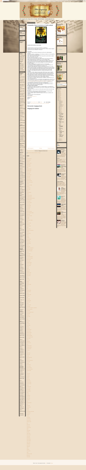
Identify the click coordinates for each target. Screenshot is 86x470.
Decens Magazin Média (30, 212)
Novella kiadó (29, 364)
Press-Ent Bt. (22, 342)
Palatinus (28, 377)
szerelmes (28, 414)
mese (27, 344)
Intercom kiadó (29, 284)
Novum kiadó (28, 366)
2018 (59, 91)
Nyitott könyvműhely (22, 321)
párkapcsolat (28, 380)
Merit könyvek (29, 342)
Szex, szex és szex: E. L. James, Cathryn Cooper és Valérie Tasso (63, 166)
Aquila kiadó (28, 176)
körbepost (21, 258)
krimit (27, 319)
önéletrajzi (21, 327)
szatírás (21, 365)
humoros (28, 278)
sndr (46, 463)
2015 (59, 95)
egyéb (27, 227)
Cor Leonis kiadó (29, 202)
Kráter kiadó (28, 316)
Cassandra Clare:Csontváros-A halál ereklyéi (61, 131)
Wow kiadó (28, 455)
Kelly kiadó (21, 239)
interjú (27, 285)
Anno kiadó (28, 173)
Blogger (52, 463)
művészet (21, 309)
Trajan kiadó (28, 433)
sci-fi (27, 401)
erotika (28, 234)
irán (27, 287)
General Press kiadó (30, 256)
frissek (28, 252)
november (60, 102)
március (60, 112)
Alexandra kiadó (22, 88)
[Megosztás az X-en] (47, 102)
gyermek (28, 266)
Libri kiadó (28, 328)
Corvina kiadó (29, 205)
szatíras (28, 408)
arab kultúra (28, 177)
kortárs (28, 303)
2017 (59, 92)
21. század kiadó (22, 55)
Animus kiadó (22, 93)
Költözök (58, 158)
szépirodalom (22, 368)
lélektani (28, 326)
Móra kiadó (28, 354)
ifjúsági (34, 103)
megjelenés (28, 341)
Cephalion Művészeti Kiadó (31, 198)
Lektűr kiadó (28, 325)
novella (28, 363)
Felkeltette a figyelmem (21, 182)
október (60, 103)
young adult (28, 456)
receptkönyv (28, 395)
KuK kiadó (21, 264)
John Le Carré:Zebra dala (61, 129)
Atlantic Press (22, 58)
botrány (28, 193)
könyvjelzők (28, 310)
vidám (27, 452)
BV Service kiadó (29, 195)
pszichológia (28, 389)
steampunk (28, 405)
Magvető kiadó (22, 279)
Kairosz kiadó (29, 291)
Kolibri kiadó (21, 242)
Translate (64, 85)
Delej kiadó (28, 214)
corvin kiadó (21, 133)
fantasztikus (28, 246)
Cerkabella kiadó (29, 199)
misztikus (43, 103)
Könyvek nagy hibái (29, 309)
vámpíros (28, 449)
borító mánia (28, 189)
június (60, 108)
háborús (28, 268)
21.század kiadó (29, 158)
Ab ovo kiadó (28, 160)
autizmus (28, 183)
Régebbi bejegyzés (51, 148)
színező (28, 415)
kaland (28, 293)
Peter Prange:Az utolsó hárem (61, 114)
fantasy (31, 103)
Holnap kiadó (28, 275)
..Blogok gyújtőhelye (60, 181)
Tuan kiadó (28, 436)
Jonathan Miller (29, 290)
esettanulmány (22, 172)
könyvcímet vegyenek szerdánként (32, 307)
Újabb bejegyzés (30, 148)
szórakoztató (47, 103)
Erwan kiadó (21, 59)
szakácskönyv (22, 362)
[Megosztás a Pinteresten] (49, 102)
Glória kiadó (21, 198)
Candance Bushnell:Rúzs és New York (61, 116)
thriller (20, 386)
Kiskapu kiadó (29, 300)
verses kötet (21, 408)
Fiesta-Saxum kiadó (29, 249)
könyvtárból (28, 313)
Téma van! (28, 424)
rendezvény (28, 396)
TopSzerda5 (28, 430)
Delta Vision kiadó (29, 215)
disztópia (28, 217)
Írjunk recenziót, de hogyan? (63, 174)
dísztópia (28, 218)
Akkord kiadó (21, 85)
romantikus (28, 399)
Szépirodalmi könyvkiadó (30, 411)
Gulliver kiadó (29, 265)
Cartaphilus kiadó (29, 196)
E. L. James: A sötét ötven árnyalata (63, 151)
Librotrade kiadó (29, 329)
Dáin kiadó (21, 139)
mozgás (21, 305)
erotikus (28, 236)
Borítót (21, 115)
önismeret (28, 376)
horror (20, 216)
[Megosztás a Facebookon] (48, 102)
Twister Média (29, 440)
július (60, 107)
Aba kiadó (28, 161)
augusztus (60, 106)
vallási (21, 405)
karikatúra (21, 236)
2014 (59, 96)
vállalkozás (28, 446)
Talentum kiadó (29, 421)
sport (27, 404)
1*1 (27, 157)
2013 (59, 97)
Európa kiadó (21, 175)
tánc (27, 423)
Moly (59, 145)
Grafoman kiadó (22, 202)
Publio (27, 392)
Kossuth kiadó (29, 304)
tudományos (28, 437)
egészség (28, 224)
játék (27, 288)
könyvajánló (28, 306)
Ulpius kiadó (28, 442)
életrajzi (28, 231)
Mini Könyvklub (29, 348)
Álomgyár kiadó (29, 170)
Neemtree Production (30, 360)
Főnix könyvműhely (29, 250)
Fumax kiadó (28, 253)
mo (27, 351)
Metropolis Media (29, 347)
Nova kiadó (28, 361)
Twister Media (29, 439)
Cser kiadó (28, 208)
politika (28, 385)
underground (28, 443)
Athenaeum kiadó (29, 180)
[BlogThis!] (47, 102)
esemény (28, 237)
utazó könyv (21, 402)
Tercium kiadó (29, 427)
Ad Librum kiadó (29, 163)
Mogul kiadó (21, 302)
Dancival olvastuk (29, 211)
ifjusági (28, 281)
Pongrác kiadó (29, 386)
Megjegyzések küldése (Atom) (43, 150)
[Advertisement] (41, 139)
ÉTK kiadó (28, 240)
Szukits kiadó (29, 420)
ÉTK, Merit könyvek (21, 61)
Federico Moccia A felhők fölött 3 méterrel (63, 205)
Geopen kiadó (29, 259)
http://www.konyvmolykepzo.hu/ (32, 96)
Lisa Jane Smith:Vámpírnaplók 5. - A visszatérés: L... (61, 136)
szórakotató (28, 417)
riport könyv (28, 398)
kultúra (28, 322)
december (60, 101)
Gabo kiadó (28, 255)
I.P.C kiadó (21, 219)
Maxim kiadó (28, 338)
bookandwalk (21, 112)
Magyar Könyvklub (29, 335)
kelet (27, 297)
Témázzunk (21, 383)
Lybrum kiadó (22, 275)
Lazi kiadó (28, 323)
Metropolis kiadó (29, 345)
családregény (22, 136)
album (27, 167)
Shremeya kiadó (29, 402)
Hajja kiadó (28, 269)
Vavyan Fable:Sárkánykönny (61, 122)
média (20, 287)
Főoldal (40, 148)
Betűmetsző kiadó (22, 108)
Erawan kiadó (29, 233)
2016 (59, 93)
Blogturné (28, 186)
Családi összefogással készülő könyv (63, 188)
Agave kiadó (28, 164)
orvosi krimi (28, 373)
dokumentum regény (21, 152)
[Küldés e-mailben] (46, 102)
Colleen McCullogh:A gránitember (61, 126)
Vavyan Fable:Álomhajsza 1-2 (63, 212)
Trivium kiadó (29, 434)
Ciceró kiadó (28, 201)
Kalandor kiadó (29, 294)
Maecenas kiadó (29, 332)
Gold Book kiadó (29, 262)
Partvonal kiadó (29, 382)
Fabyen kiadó (29, 243)
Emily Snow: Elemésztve (63, 220)
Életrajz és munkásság (30, 230)
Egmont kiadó (22, 158)
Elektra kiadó (21, 161)
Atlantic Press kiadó (29, 182)
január (60, 140)
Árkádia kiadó (29, 179)
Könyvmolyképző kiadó (38, 103)
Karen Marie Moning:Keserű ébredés (61, 119)
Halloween (28, 271)
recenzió (21, 348)
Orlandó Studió (29, 370)
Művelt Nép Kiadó (29, 357)
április (60, 111)
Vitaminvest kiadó (29, 453)
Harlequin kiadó (29, 272)
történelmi (21, 389)
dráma (27, 221)
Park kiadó (28, 379)
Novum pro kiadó (29, 367)
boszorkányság (29, 192)
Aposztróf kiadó (29, 174)
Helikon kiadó (29, 274)
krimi (20, 261)
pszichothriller (22, 345)
